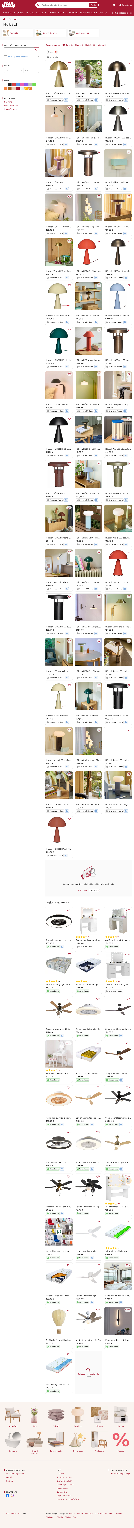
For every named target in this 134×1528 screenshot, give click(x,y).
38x (89, 937)
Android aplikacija (122, 1473)
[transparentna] (22, 88)
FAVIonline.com (13, 1513)
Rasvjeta (41, 13)
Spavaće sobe (106, 13)
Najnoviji (79, 45)
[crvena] (14, 84)
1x (88, 981)
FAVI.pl (88, 1513)
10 (129, 1310)
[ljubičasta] (26, 84)
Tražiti (93, 5)
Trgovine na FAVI (64, 1477)
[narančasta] (5, 88)
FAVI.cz (72, 1513)
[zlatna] (26, 88)
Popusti (121, 1451)
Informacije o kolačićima (68, 1499)
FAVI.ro (95, 1513)
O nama (60, 1473)
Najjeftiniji (90, 45)
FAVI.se (119, 1513)
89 (129, 910)
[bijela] (5, 84)
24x (118, 981)
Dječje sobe (78, 1451)
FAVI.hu (104, 1513)
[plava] (18, 84)
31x (59, 1070)
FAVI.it (112, 1513)
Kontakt (9, 1477)
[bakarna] (30, 88)
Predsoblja (99, 1451)
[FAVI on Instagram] (12, 1495)
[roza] (22, 84)
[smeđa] (10, 88)
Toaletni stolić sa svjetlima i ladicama (93, 940)
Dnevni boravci (88, 13)
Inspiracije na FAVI (65, 1485)
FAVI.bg (60, 1517)
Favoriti (69, 45)
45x (118, 1203)
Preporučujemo (53, 45)
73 (70, 1043)
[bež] (14, 88)
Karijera (9, 1481)
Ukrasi (20, 13)
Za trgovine (62, 1492)
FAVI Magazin (63, 1488)
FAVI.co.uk (51, 1517)
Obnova (52, 13)
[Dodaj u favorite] (69, 63)
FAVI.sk (80, 1513)
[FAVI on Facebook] (7, 1495)
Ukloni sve (82, 890)
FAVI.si (75, 1517)
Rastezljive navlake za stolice (59, 1251)
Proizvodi (13, 19)
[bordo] (18, 88)
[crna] (10, 84)
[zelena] (34, 84)
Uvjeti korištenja (64, 1496)
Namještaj (9, 13)
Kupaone (73, 13)
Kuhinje (62, 13)
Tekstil (30, 13)
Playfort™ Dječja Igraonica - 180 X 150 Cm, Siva (67, 984)
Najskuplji (101, 45)
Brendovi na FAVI (64, 1481)
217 (99, 910)
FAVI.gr (68, 1517)
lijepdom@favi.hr (16, 1473)
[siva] (30, 84)
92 (129, 954)
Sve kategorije (121, 13)
